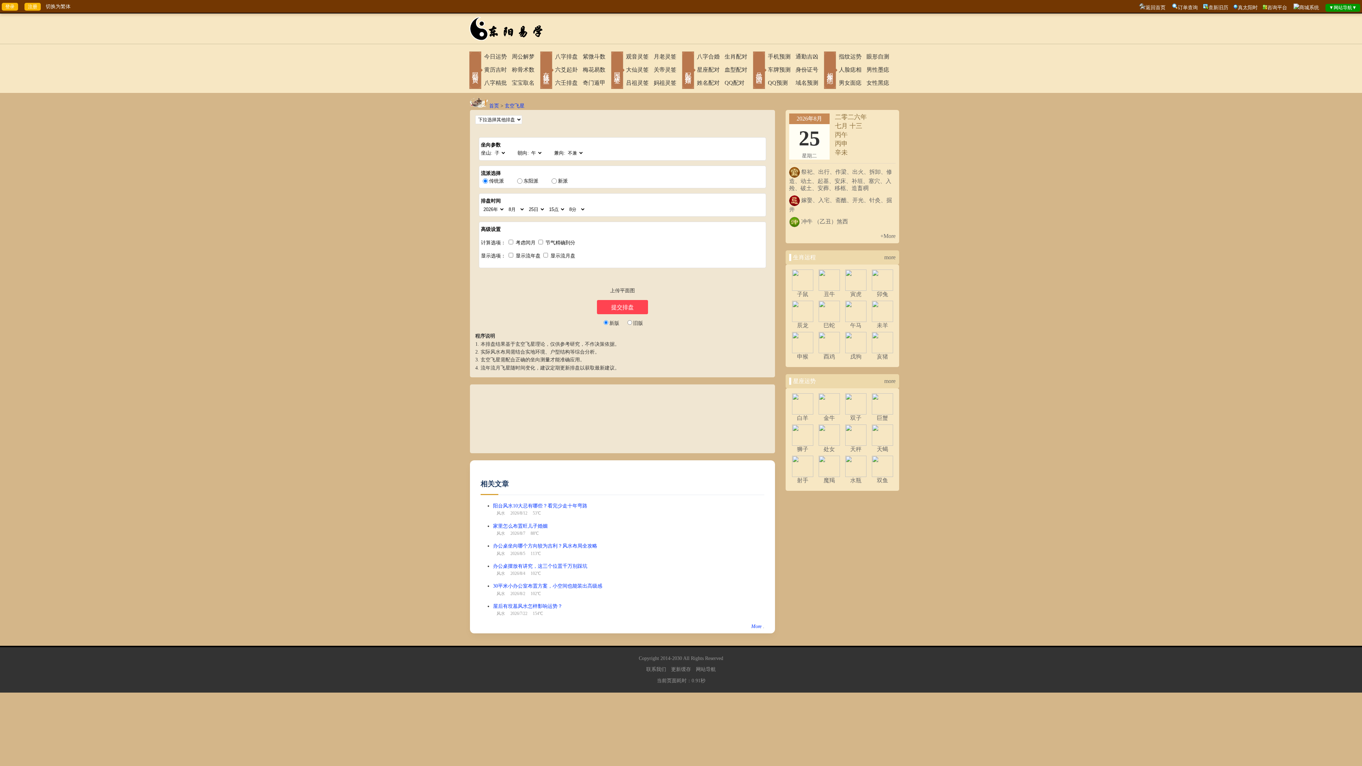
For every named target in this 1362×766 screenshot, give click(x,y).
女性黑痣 (878, 83)
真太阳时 (1248, 7)
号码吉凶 (759, 70)
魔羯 (829, 480)
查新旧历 (1218, 7)
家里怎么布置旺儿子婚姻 (520, 526)
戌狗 (856, 357)
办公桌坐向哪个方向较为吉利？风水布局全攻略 (545, 546)
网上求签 (617, 70)
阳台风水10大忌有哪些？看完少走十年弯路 (540, 506)
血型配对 (736, 70)
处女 (829, 449)
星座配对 (708, 70)
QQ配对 (734, 83)
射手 (802, 480)
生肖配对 (736, 57)
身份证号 (807, 70)
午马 (856, 325)
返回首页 (1156, 7)
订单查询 (1188, 7)
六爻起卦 (566, 70)
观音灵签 (637, 57)
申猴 (802, 357)
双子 (856, 418)
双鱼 (882, 480)
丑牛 (829, 294)
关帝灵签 (665, 70)
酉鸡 (829, 357)
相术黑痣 (830, 70)
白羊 (802, 418)
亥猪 (882, 357)
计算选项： (493, 242)
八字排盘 (566, 57)
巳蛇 (829, 325)
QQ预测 (778, 83)
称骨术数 (523, 70)
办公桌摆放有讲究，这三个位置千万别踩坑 (540, 566)
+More (888, 236)
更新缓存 (681, 669)
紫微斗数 (594, 57)
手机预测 (779, 57)
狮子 (802, 449)
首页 (494, 106)
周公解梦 (523, 57)
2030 (677, 658)
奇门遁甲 (594, 83)
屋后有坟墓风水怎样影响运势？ (528, 606)
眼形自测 (878, 57)
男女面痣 (850, 83)
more (890, 257)
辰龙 (802, 325)
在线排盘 (546, 70)
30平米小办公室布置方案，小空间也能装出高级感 (547, 586)
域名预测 (807, 83)
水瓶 (856, 480)
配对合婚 (688, 70)
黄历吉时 (495, 70)
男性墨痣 (878, 70)
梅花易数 (594, 70)
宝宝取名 (523, 83)
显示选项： (493, 256)
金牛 (829, 418)
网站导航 (706, 669)
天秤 (856, 449)
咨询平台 (1277, 7)
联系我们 (656, 669)
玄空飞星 (515, 106)
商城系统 (1309, 7)
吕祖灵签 (637, 83)
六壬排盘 (566, 83)
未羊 (882, 325)
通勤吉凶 (807, 57)
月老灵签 (665, 57)
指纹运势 (850, 57)
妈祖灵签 (665, 83)
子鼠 (802, 294)
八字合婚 (708, 57)
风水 (501, 513)
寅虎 (856, 294)
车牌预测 (779, 70)
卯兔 (882, 294)
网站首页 (475, 70)
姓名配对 (708, 83)
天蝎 (882, 449)
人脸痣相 (850, 70)
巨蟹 (882, 418)
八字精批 (495, 83)
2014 (665, 658)
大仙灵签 (637, 70)
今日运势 (495, 57)
